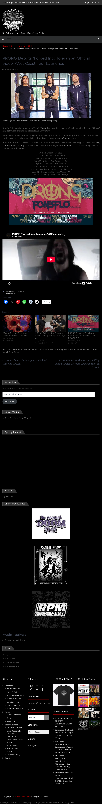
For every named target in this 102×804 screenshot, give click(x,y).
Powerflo (52, 349)
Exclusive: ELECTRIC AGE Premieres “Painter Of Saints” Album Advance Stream (64, 747)
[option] (37, 2)
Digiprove (69, 803)
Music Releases (14, 715)
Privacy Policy (13, 755)
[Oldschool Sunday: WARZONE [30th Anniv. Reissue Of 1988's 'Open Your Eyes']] (83, 690)
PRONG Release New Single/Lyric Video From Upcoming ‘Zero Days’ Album (50, 335)
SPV (65, 349)
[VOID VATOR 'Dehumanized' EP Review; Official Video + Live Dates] (83, 701)
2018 (7, 349)
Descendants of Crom (15, 640)
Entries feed (10, 658)
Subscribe (9, 401)
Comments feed (12, 662)
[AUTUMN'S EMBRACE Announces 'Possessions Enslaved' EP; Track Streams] (94, 701)
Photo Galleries (14, 705)
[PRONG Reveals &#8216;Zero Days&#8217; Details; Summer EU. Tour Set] (17, 323)
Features (9, 686)
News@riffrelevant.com (39, 703)
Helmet (27, 349)
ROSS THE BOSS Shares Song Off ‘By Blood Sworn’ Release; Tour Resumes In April (77, 363)
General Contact (14, 727)
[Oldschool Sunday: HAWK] (94, 690)
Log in (8, 654)
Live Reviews (13, 702)
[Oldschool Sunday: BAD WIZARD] (83, 713)
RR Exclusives (13, 688)
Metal (44, 349)
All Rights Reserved (10, 293)
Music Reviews (14, 698)
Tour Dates (14, 352)
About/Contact (11, 725)
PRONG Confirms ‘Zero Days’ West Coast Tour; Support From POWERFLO (82, 335)
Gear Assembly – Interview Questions (15, 734)
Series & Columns (15, 695)
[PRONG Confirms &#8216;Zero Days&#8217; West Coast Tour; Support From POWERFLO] (83, 323)
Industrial (36, 349)
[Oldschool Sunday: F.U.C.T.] (94, 713)
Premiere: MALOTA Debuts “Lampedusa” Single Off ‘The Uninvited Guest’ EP (64, 778)
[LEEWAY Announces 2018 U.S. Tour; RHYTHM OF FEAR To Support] (83, 725)
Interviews (12, 692)
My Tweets (7, 497)
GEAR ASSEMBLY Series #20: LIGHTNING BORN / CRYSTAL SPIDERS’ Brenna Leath (55, 2)
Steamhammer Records (79, 349)
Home (7, 758)
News (7, 712)
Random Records (15, 709)
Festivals (11, 721)
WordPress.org (12, 666)
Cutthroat (7, 145)
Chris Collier (17, 349)
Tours (9, 718)
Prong (60, 349)
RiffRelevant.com (23, 797)
